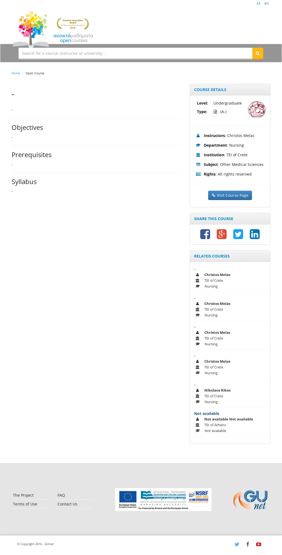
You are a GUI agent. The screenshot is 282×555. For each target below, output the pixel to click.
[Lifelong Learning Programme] (163, 499)
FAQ (61, 495)
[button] (257, 53)
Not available (206, 413)
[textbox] (135, 53)
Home (16, 73)
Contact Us (67, 504)
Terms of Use (25, 504)
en (266, 3)
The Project (23, 495)
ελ (259, 3)
